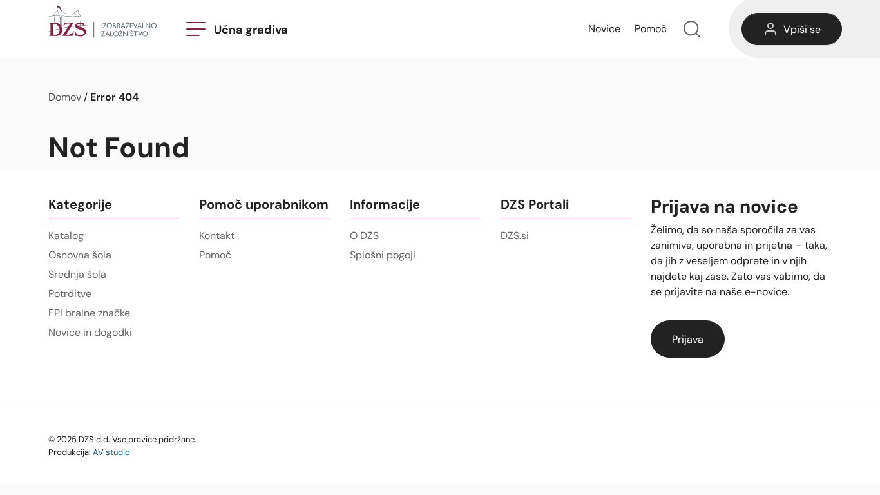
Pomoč (651, 29)
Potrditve (69, 293)
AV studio (111, 452)
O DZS (364, 235)
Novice (604, 29)
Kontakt (216, 235)
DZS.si (515, 235)
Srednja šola (77, 274)
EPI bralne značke (89, 313)
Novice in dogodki (90, 332)
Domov (64, 97)
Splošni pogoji (383, 255)
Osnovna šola (79, 255)
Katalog (66, 235)
